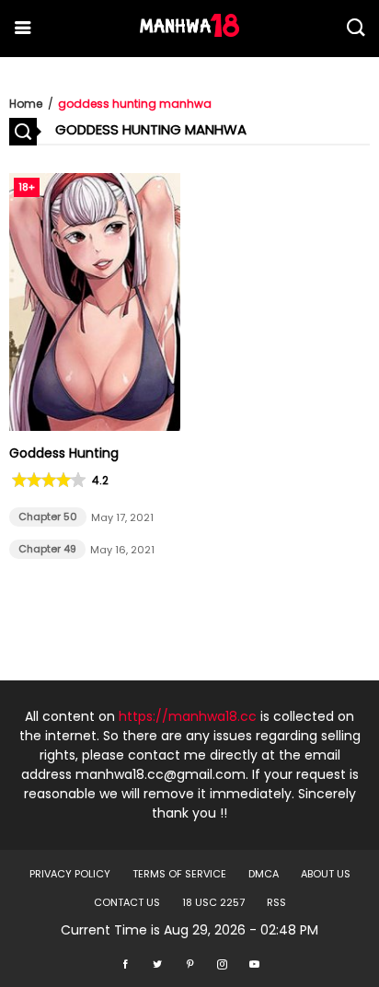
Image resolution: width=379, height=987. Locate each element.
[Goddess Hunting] (94, 426)
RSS (276, 902)
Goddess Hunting (64, 453)
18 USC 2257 (213, 902)
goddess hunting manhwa (135, 103)
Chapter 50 (47, 516)
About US (325, 873)
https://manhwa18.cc (188, 716)
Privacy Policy (69, 873)
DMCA (263, 873)
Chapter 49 (47, 548)
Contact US (127, 902)
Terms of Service (179, 873)
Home (25, 103)
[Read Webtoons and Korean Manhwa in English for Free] (189, 32)
